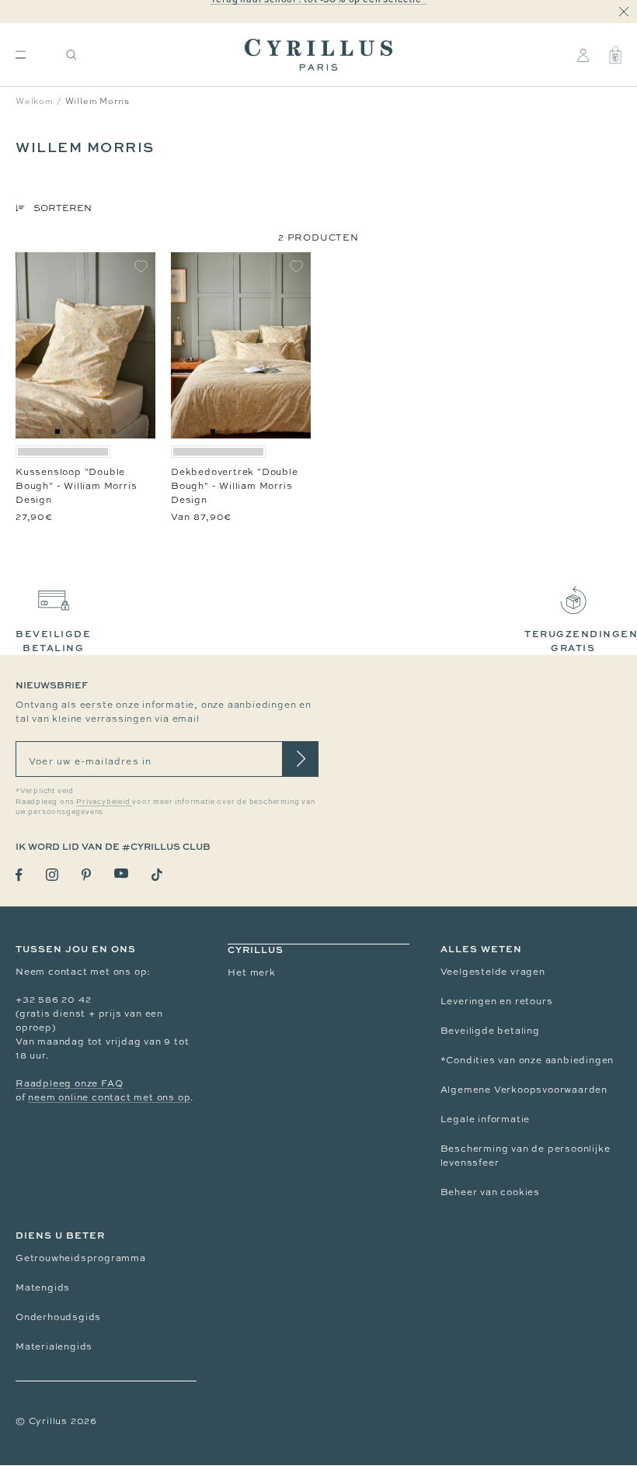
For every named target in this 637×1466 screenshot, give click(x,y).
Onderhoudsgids (58, 1317)
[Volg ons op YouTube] (121, 873)
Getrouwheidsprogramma (81, 1258)
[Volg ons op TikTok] (156, 874)
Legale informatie (485, 1119)
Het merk (251, 972)
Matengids (43, 1287)
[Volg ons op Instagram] (52, 874)
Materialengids (54, 1346)
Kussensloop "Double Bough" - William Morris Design (76, 486)
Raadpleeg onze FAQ (69, 1083)
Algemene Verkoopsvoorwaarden (523, 1089)
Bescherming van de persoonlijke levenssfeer (525, 1155)
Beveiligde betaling (490, 1030)
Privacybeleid (104, 801)
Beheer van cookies (490, 1192)
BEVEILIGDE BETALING (53, 640)
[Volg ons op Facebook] (19, 875)
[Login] (583, 55)
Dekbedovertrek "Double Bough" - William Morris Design (234, 486)
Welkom (35, 100)
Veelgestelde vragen (492, 971)
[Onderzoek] (71, 55)
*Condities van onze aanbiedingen (527, 1060)
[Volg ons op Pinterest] (86, 874)
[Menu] (21, 55)
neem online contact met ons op (109, 1097)
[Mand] (615, 55)
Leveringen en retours (496, 1001)
